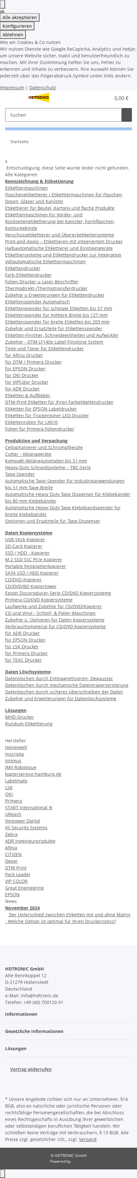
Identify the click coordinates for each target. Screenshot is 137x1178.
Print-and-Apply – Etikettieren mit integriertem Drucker (64, 241)
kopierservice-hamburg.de (33, 774)
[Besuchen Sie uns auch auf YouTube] (10, 1087)
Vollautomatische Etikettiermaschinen (45, 261)
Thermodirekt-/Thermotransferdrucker (46, 288)
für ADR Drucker (22, 389)
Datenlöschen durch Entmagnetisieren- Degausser (59, 678)
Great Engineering (24, 888)
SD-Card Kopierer (23, 546)
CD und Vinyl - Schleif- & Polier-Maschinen (50, 613)
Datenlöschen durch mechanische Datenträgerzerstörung (66, 685)
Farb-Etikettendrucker (28, 275)
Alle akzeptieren (20, 17)
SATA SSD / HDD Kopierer (32, 573)
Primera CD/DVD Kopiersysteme (39, 600)
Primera (13, 801)
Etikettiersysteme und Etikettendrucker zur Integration (63, 255)
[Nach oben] (2, 1173)
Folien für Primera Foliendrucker (39, 429)
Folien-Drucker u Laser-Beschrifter (41, 282)
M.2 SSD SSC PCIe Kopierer (33, 559)
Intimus (13, 761)
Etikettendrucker (22, 268)
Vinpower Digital (22, 821)
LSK (9, 787)
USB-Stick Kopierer (25, 539)
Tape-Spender (20, 474)
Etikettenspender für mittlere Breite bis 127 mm (56, 315)
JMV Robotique (20, 767)
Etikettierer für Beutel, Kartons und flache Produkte (59, 208)
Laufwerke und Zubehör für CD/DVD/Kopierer (53, 606)
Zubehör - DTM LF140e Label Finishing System (54, 342)
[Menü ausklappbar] (13, 98)
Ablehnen (13, 35)
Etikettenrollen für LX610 (31, 422)
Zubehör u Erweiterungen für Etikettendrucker (55, 295)
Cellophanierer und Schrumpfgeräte (44, 447)
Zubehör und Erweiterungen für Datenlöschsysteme (60, 698)
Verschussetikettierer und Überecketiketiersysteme (59, 235)
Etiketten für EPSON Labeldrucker (41, 409)
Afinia (11, 848)
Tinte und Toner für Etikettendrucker (44, 348)
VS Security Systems (26, 828)
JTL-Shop (79, 1161)
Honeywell (16, 747)
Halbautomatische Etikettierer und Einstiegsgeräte (59, 248)
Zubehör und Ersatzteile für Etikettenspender (53, 328)
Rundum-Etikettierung (29, 724)
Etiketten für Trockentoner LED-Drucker (47, 415)
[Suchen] (127, 115)
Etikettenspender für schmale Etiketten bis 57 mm (58, 308)
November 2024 (22, 908)
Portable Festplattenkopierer (35, 566)
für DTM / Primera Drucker (33, 362)
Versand (88, 1139)
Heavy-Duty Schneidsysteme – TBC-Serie (48, 467)
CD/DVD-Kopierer (23, 580)
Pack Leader (18, 874)
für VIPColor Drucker (26, 382)
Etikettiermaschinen (26, 188)
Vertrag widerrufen (31, 1069)
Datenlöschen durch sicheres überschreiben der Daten (64, 692)
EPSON (12, 894)
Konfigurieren (17, 26)
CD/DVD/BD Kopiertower (31, 586)
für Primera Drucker (26, 653)
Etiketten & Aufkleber (27, 395)
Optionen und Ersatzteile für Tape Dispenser (52, 521)
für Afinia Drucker (24, 355)
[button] (98, 98)
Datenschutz (42, 87)
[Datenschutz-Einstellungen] (2, 4)
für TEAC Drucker (23, 660)
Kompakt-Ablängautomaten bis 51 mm (46, 461)
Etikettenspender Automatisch (37, 302)
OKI (9, 794)
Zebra (11, 834)
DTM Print (15, 868)
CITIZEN (13, 854)
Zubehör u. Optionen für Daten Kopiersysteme (55, 620)
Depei (11, 861)
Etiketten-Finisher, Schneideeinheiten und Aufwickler (62, 335)
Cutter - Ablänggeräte (28, 454)
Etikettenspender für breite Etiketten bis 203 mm (57, 322)
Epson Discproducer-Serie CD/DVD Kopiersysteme (58, 593)
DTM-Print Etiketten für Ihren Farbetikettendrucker (59, 402)
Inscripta (14, 754)
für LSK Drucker (22, 647)
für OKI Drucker (22, 375)
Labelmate (16, 781)
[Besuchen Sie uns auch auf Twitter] (10, 1079)
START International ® (29, 807)
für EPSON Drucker (25, 369)
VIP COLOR (16, 881)
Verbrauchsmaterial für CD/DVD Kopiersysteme (55, 626)
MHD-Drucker (19, 717)
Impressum (12, 87)
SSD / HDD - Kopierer (27, 553)
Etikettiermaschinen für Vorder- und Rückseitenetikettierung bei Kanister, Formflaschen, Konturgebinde (60, 221)
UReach (13, 814)
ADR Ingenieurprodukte (30, 841)
